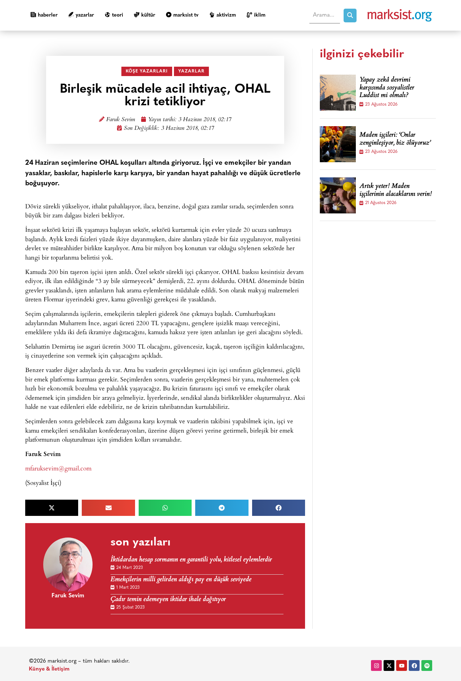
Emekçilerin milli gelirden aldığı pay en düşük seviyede (181, 580)
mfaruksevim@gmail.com (58, 468)
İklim (259, 15)
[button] (51, 508)
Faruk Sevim (120, 120)
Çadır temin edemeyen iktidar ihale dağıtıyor (168, 600)
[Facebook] (414, 665)
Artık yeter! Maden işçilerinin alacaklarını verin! (395, 190)
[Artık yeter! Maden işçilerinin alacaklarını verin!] (338, 195)
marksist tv (185, 15)
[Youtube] (401, 665)
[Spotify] (426, 665)
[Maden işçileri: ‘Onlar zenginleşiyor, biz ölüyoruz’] (338, 144)
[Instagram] (376, 665)
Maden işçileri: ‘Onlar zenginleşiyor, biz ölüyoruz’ (395, 139)
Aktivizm (226, 15)
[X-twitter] (389, 665)
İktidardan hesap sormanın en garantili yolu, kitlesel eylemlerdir (191, 560)
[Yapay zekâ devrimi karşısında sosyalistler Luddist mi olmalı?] (338, 93)
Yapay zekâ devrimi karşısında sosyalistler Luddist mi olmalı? (386, 88)
